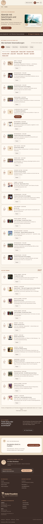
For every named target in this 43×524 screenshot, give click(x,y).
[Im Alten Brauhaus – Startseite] (3, 2)
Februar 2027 (20, 53)
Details (17, 128)
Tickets (17, 68)
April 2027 (32, 53)
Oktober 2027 (5, 55)
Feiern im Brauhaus (4, 486)
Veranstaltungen (25, 502)
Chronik (2, 481)
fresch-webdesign (12, 522)
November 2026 (30, 51)
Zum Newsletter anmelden (33, 445)
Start (2, 6)
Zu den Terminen (6, 27)
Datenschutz (8, 519)
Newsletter (24, 506)
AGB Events (13, 519)
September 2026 (14, 51)
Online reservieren (29, 2)
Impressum (3, 519)
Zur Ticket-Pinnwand (28, 430)
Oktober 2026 (22, 51)
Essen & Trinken (4, 484)
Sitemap (17, 519)
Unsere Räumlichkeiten (5, 482)
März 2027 (26, 53)
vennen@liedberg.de (25, 486)
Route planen (24, 484)
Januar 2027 (13, 53)
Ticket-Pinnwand (26, 504)
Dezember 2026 (5, 53)
